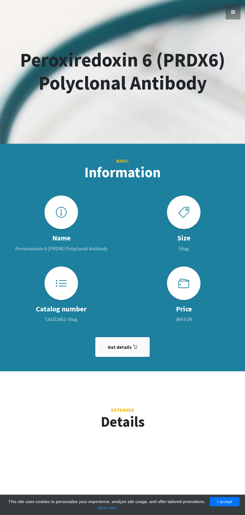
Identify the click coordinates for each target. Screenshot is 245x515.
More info (107, 507)
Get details (120, 347)
